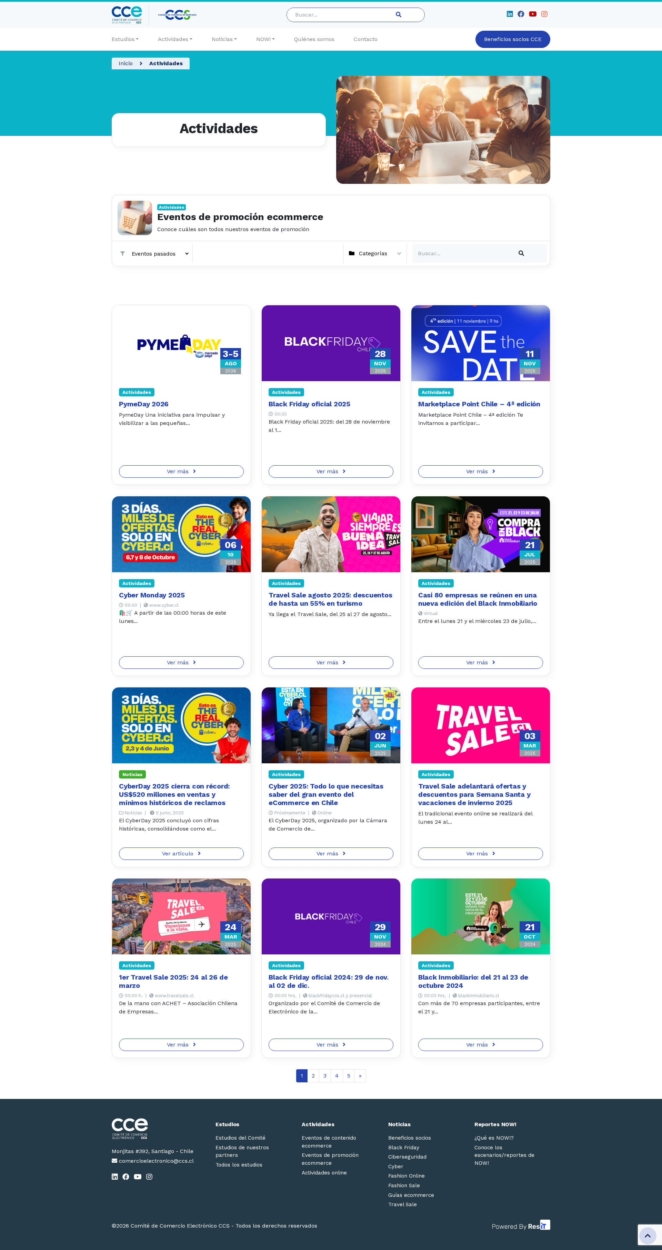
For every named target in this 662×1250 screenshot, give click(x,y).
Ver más (178, 471)
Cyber (395, 1166)
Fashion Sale (404, 1185)
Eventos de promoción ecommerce (330, 1159)
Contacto (366, 39)
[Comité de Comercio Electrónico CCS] (153, 1128)
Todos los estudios (238, 1165)
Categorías (373, 253)
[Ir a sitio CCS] (177, 14)
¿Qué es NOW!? (494, 1138)
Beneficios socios (409, 1138)
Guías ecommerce (411, 1195)
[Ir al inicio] (130, 14)
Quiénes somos (314, 39)
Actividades (173, 39)
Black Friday (403, 1147)
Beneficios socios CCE (513, 39)
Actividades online (324, 1173)
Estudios (123, 39)
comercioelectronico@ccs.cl (155, 1161)
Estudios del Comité (240, 1138)
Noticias (222, 39)
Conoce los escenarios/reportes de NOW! (504, 1155)
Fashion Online (406, 1176)
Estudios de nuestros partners (242, 1151)
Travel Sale (402, 1204)
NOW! (263, 39)
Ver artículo (178, 853)
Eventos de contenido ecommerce (329, 1142)
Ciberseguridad (407, 1157)
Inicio (126, 63)
